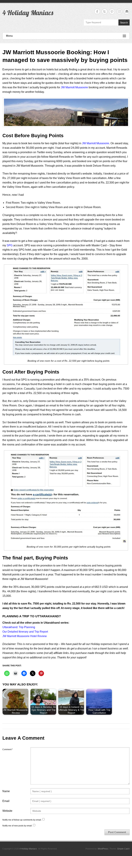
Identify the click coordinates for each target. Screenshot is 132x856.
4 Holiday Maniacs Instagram (119, 11)
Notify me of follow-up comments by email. (22, 820)
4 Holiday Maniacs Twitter (104, 11)
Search (124, 22)
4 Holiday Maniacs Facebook (97, 11)
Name (6, 791)
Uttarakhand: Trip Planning (18, 627)
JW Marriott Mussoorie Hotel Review (24, 636)
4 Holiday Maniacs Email (127, 11)
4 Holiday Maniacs (27, 12)
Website (7, 810)
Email (5, 801)
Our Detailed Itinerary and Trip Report (25, 631)
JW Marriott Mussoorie (74, 87)
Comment (7, 749)
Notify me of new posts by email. (17, 826)
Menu (9, 35)
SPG (10, 245)
